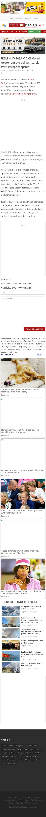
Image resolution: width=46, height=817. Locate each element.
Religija (4, 753)
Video (15, 763)
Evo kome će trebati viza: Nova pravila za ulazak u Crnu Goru (32, 654)
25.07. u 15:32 (32, 668)
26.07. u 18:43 (32, 659)
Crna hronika (29, 753)
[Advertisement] (23, 125)
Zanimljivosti (14, 756)
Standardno (5, 283)
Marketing (19, 18)
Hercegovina (19, 746)
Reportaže (20, 760)
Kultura (39, 749)
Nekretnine (34, 31)
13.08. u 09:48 (32, 637)
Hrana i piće (24, 756)
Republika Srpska (31, 746)
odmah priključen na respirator (21, 93)
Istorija (27, 760)
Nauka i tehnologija (8, 760)
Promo (4, 763)
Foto (9, 763)
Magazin (5, 756)
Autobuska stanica (10, 800)
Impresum (27, 18)
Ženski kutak (36, 760)
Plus (25, 283)
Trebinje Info (23, 800)
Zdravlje (33, 756)
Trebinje (10, 746)
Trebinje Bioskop (31, 803)
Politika (11, 753)
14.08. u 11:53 (32, 625)
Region (3, 70)
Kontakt (35, 18)
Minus (30, 283)
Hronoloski (16, 283)
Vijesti (4, 31)
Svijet (26, 749)
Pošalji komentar (34, 329)
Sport (24, 31)
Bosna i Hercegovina (8, 749)
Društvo (14, 31)
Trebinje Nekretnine (16, 803)
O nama (10, 18)
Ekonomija (19, 753)
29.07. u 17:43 (32, 646)
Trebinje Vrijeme (37, 800)
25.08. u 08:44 (32, 612)
